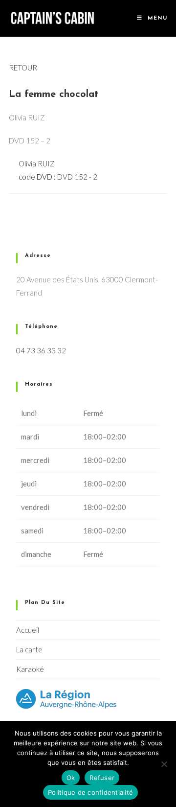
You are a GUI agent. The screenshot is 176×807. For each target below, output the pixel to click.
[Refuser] (164, 764)
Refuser (101, 778)
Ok (70, 778)
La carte (29, 649)
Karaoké (30, 669)
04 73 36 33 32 (41, 350)
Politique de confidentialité (90, 792)
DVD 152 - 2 (77, 176)
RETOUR (23, 67)
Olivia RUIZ (37, 163)
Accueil (27, 629)
